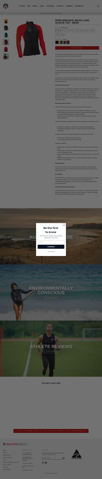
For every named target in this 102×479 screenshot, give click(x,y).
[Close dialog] (64, 225)
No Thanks (51, 251)
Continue (51, 247)
